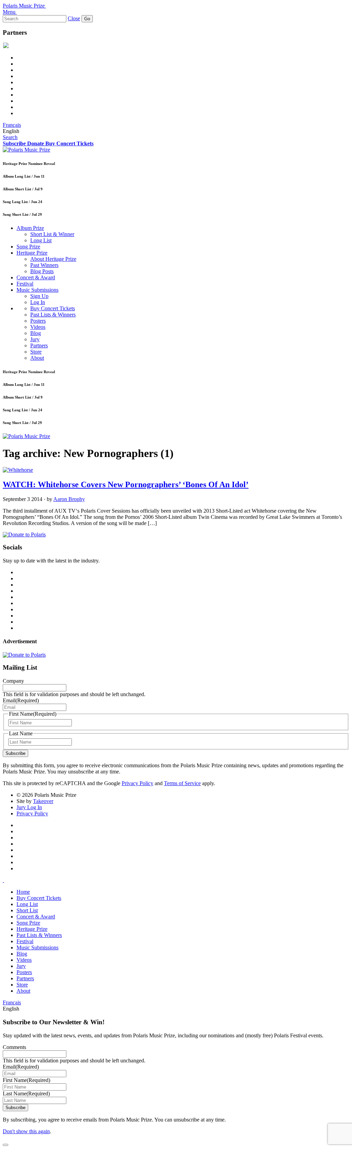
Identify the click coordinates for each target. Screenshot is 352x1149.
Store (36, 352)
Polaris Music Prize (24, 6)
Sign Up (39, 296)
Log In (37, 302)
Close (74, 18)
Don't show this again (26, 1131)
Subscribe (15, 753)
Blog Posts (42, 271)
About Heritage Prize (53, 259)
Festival (24, 284)
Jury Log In (29, 807)
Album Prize (30, 228)
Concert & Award (35, 277)
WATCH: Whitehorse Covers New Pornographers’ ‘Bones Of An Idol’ (126, 484)
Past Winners (44, 265)
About (37, 358)
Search (10, 137)
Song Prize (28, 246)
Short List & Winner (52, 234)
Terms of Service (182, 783)
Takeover (43, 801)
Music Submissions (37, 290)
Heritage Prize (31, 253)
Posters (38, 321)
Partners (39, 345)
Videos (37, 327)
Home (23, 892)
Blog (35, 333)
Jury (35, 339)
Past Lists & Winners (53, 314)
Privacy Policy (137, 783)
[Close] (5, 1145)
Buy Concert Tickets (52, 308)
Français (12, 125)
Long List (41, 240)
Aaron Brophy (69, 499)
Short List (27, 910)
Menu (9, 12)
